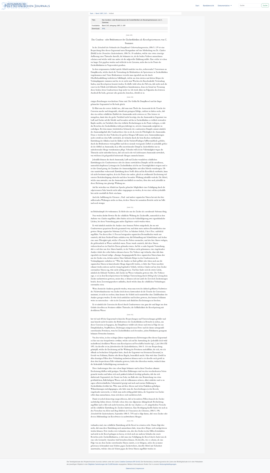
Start (197, 5)
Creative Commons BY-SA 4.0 (129, 462)
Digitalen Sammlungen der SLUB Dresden (103, 464)
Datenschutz (130, 468)
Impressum (140, 468)
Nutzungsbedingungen (168, 464)
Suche (265, 5)
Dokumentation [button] (224, 5)
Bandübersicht (208, 5)
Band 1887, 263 (101, 13)
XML (103, 28)
